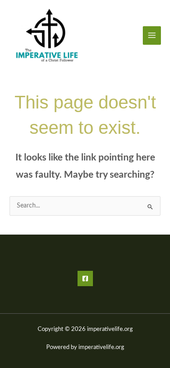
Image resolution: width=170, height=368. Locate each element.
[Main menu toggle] (152, 35)
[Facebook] (85, 278)
